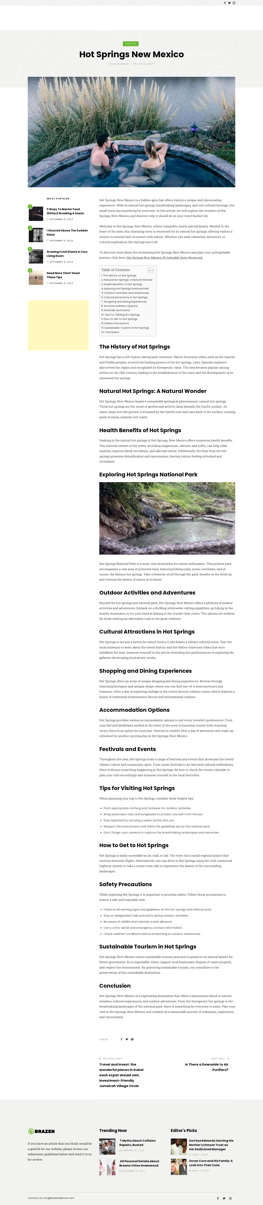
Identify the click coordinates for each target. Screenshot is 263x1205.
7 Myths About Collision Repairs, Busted (137, 1143)
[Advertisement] (58, 325)
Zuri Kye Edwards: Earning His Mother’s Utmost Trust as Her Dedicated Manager (211, 1145)
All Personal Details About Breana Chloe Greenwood (139, 1163)
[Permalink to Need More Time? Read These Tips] (36, 278)
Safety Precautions (116, 323)
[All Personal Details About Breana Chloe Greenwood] (107, 1168)
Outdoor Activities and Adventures (126, 293)
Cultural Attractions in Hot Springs (126, 297)
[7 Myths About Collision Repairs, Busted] (107, 1147)
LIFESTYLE (131, 43)
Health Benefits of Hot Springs (123, 284)
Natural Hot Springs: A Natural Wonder (128, 280)
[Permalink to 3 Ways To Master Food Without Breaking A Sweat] (36, 214)
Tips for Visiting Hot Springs (122, 315)
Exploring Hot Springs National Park (126, 288)
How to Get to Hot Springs (120, 319)
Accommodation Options (121, 306)
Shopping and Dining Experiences (125, 301)
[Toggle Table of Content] (149, 270)
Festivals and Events (117, 310)
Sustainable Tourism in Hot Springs (126, 328)
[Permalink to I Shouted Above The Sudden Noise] (36, 235)
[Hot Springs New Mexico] (121, 1039)
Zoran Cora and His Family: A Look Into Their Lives (211, 1163)
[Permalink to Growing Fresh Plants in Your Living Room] (36, 257)
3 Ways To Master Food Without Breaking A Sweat (65, 211)
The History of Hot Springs (119, 275)
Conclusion (112, 332)
